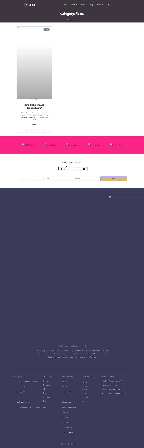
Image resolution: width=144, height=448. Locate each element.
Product (74, 5)
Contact (100, 5)
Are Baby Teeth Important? (112, 381)
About (83, 5)
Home (65, 5)
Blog (91, 5)
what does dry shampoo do (113, 385)
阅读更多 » (34, 124)
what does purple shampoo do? (114, 389)
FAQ (108, 5)
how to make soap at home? (113, 394)
